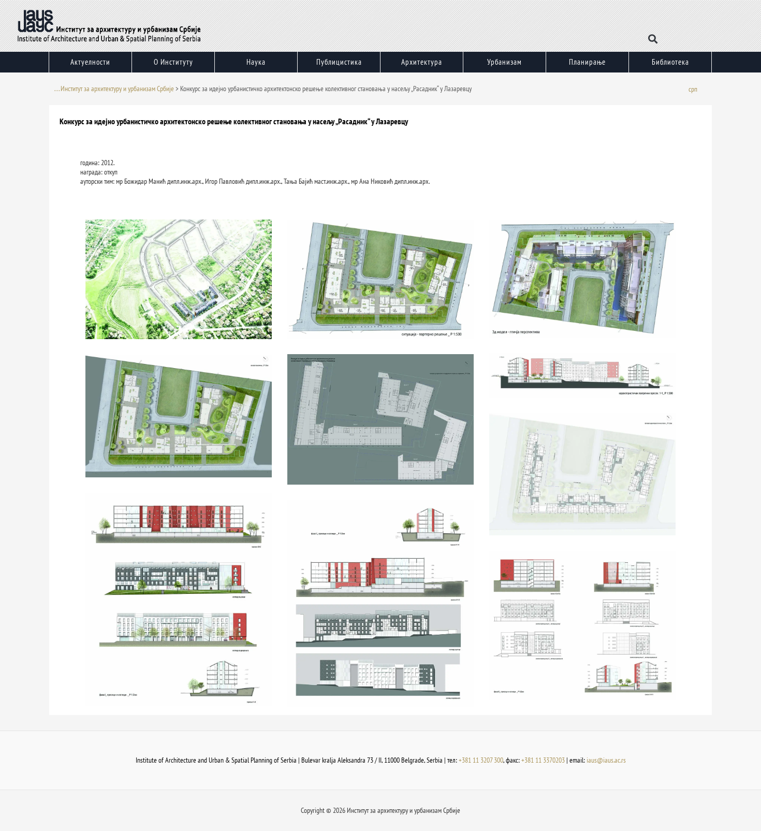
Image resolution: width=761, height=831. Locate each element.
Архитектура (421, 62)
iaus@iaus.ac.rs (606, 760)
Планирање (587, 62)
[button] (653, 39)
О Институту (173, 62)
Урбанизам (504, 62)
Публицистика (339, 62)
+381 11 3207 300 (481, 760)
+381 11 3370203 (543, 760)
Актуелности (90, 62)
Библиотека (670, 62)
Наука (256, 62)
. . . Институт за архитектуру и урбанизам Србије (114, 88)
